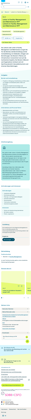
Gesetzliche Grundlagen (8, 328)
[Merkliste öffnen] (18, 2)
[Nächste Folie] (28, 298)
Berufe (7, 12)
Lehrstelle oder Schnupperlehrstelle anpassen (14, 376)
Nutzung (3, 412)
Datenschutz (12, 409)
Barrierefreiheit (22, 409)
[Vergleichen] (21, 286)
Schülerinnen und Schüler (8, 369)
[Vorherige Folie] (24, 298)
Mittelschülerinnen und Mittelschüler (11, 372)
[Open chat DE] (27, 341)
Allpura (4, 318)
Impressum (4, 409)
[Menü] (28, 6)
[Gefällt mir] (18, 286)
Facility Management (16, 256)
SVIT (3, 322)
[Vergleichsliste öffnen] (21, 2)
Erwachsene (4, 374)
